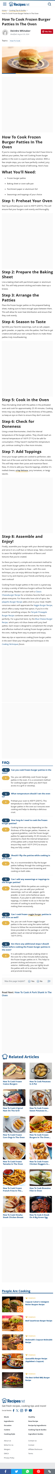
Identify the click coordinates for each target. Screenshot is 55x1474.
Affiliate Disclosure (35, 1449)
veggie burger (34, 914)
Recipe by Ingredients (37, 1425)
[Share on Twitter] (16, 1471)
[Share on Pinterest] (47, 31)
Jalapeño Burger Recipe (12, 602)
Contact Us (32, 1441)
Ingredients (9, 1421)
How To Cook (15, 41)
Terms (30, 1453)
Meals (6, 1417)
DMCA (6, 1453)
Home (4, 10)
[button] (49, 1471)
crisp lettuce (22, 470)
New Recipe (33, 1421)
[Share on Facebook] (5, 1471)
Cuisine (7, 1430)
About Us (7, 1441)
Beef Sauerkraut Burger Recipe (38, 1320)
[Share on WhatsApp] (27, 1471)
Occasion (8, 1425)
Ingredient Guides (35, 1434)
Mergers (7, 1449)
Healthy (31, 1417)
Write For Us (8, 1445)
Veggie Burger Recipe (43, 605)
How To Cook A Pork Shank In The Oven (27, 994)
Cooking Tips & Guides (17, 10)
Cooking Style (9, 1434)
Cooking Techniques (10, 644)
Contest (31, 1445)
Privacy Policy (9, 1458)
